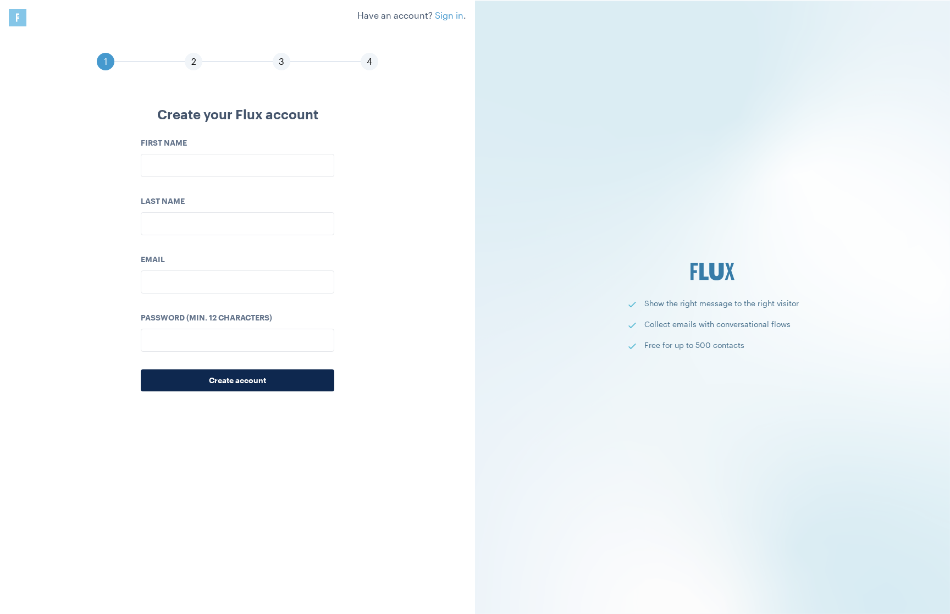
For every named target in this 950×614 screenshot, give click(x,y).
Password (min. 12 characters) (206, 317)
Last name (163, 201)
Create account (237, 380)
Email (153, 259)
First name (164, 142)
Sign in (449, 15)
